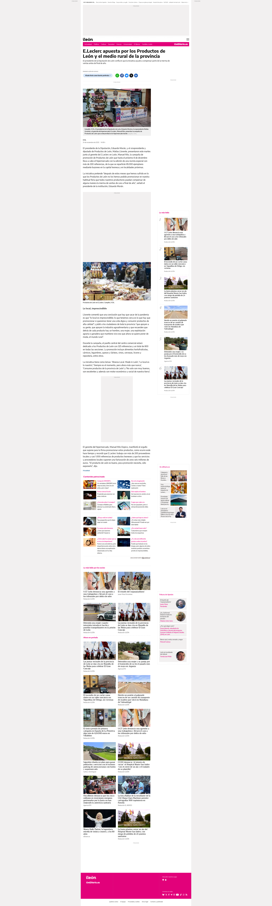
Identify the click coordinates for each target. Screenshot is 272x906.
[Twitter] (131, 75)
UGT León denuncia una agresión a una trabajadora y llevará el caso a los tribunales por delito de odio (99, 594)
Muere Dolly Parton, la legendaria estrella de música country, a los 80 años (98, 831)
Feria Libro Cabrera (133, 2)
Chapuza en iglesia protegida (145, 2)
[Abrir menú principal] (187, 39)
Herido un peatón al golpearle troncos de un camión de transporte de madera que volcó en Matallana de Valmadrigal (134, 698)
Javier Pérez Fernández (125, 594)
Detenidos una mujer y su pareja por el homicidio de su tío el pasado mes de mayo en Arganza (134, 663)
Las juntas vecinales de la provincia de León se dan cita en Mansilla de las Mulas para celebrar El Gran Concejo (133, 626)
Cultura (103, 44)
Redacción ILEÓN (89, 599)
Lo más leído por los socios (94, 568)
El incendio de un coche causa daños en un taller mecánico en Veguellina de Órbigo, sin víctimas (98, 697)
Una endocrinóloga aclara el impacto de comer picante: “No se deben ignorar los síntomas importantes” (165, 488)
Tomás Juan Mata (165, 656)
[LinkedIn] (136, 75)
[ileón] (98, 877)
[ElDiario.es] (181, 44)
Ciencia (118, 44)
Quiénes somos (113, 901)
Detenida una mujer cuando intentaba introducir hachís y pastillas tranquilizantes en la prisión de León (99, 626)
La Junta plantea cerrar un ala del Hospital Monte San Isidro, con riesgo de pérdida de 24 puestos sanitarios (132, 833)
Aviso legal (145, 901)
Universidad (128, 44)
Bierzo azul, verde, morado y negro (171, 639)
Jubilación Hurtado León (174, 2)
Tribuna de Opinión (166, 594)
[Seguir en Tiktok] (181, 895)
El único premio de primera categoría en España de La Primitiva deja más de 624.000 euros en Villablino (99, 732)
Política (96, 44)
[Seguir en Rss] (186, 895)
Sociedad (111, 44)
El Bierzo (137, 44)
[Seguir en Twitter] (166, 895)
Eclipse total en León (186, 2)
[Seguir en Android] (163, 880)
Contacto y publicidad (156, 901)
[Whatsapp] (117, 75)
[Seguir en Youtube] (177, 895)
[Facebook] (122, 75)
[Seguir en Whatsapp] (184, 895)
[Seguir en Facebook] (168, 895)
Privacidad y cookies (134, 901)
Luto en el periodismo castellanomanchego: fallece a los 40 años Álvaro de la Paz (167, 512)
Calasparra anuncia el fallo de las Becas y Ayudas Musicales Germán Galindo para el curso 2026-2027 (165, 476)
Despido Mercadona (158, 2)
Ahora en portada (90, 637)
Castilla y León (147, 44)
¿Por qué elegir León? (167, 626)
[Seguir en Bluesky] (163, 895)
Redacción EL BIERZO (125, 805)
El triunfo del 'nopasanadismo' (131, 591)
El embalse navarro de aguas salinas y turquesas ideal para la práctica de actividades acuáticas (165, 500)
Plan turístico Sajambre (101, 2)
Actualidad (88, 44)
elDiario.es (86, 836)
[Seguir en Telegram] (171, 895)
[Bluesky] (127, 75)
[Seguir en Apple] (165, 880)
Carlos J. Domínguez (89, 772)
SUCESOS (166, 2)
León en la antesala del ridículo (166, 653)
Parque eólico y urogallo (122, 2)
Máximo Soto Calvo (166, 621)
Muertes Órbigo (111, 2)
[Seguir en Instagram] (174, 895)
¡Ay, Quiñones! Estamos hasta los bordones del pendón (166, 615)
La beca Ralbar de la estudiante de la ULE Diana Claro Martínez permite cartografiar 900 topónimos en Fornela (134, 799)
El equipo (123, 901)
